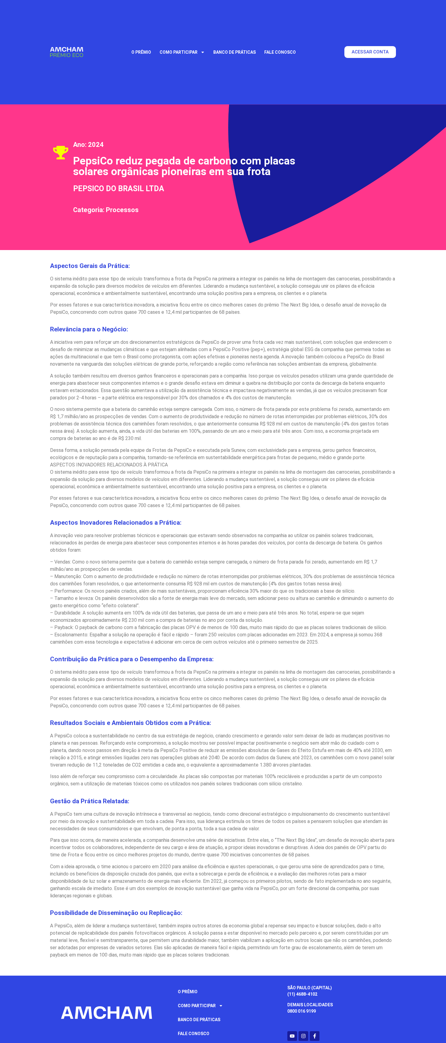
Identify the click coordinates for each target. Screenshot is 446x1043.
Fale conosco (280, 52)
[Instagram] (303, 1036)
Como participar (179, 52)
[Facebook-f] (314, 1036)
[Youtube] (292, 1036)
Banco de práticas (234, 52)
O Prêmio (141, 52)
